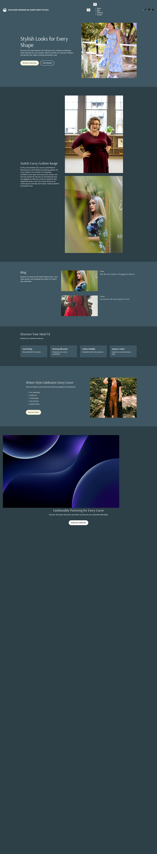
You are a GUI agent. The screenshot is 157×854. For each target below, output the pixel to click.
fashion (27, 179)
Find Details (47, 63)
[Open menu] (88, 9)
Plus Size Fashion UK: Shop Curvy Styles (28, 10)
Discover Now (33, 412)
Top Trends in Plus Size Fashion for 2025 (114, 299)
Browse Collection (29, 63)
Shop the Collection (78, 523)
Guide (102, 271)
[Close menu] (95, 4)
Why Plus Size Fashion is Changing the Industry (117, 274)
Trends (102, 296)
